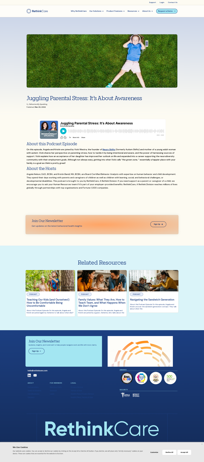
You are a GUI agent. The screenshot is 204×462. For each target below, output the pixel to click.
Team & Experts (34, 390)
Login (52, 394)
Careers (31, 397)
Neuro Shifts (109, 149)
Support (53, 390)
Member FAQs (56, 387)
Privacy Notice (77, 387)
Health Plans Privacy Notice (82, 394)
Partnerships (33, 387)
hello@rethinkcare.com (37, 370)
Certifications (33, 394)
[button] (96, 11)
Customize (154, 452)
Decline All (169, 452)
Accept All (184, 452)
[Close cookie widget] (202, 444)
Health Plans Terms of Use (82, 397)
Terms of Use (76, 390)
